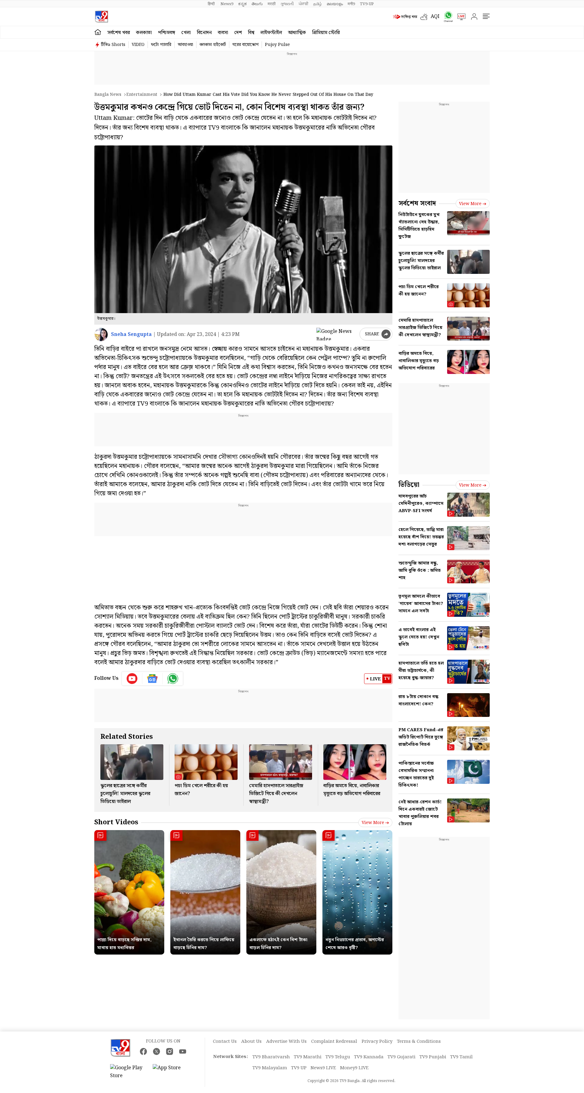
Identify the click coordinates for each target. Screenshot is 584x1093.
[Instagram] (169, 1051)
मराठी (272, 4)
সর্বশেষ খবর (118, 33)
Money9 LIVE (354, 1068)
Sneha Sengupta (131, 334)
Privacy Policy (377, 1041)
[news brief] (405, 16)
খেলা (186, 33)
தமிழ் (317, 4)
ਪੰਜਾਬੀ (303, 4)
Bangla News (107, 94)
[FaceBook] (143, 1051)
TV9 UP (299, 1068)
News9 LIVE (323, 1068)
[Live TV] (459, 16)
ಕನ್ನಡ (242, 4)
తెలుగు (257, 4)
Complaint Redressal (334, 1041)
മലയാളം (335, 4)
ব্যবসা (223, 33)
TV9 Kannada (369, 1057)
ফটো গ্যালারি (161, 44)
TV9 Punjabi (432, 1057)
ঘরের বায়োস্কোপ (245, 44)
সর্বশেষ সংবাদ (417, 203)
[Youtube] (132, 678)
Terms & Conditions (419, 1041)
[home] (97, 32)
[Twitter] (156, 1051)
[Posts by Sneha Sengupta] (101, 334)
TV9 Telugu (337, 1057)
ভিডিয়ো (408, 485)
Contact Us (225, 1041)
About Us (251, 1041)
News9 (227, 4)
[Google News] (152, 678)
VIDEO (138, 44)
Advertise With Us (286, 1041)
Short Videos (116, 822)
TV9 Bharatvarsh (271, 1057)
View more (373, 822)
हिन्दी (212, 4)
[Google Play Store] (128, 1072)
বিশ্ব (251, 33)
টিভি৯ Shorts (113, 44)
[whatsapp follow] (173, 678)
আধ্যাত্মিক (297, 33)
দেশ (238, 33)
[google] (336, 334)
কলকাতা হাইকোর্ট (213, 44)
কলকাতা (144, 33)
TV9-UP (367, 4)
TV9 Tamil (461, 1057)
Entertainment (141, 94)
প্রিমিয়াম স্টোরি (326, 33)
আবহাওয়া (185, 44)
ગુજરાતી (287, 4)
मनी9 (351, 4)
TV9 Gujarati (401, 1057)
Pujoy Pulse (277, 44)
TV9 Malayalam (269, 1068)
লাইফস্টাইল (271, 33)
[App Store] (171, 1072)
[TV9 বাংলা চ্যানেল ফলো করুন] (446, 16)
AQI (435, 16)
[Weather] (425, 16)
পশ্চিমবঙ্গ (166, 33)
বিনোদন (204, 33)
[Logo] (101, 16)
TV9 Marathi (308, 1057)
